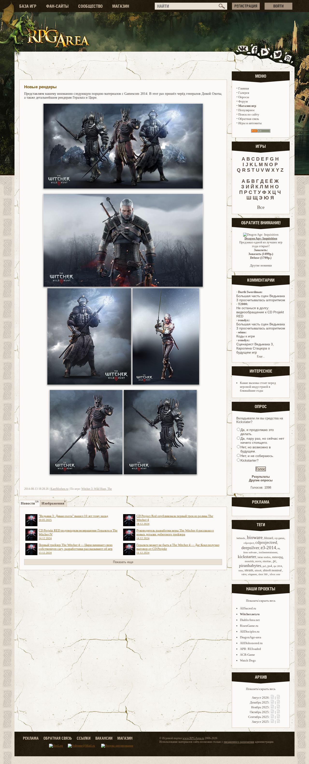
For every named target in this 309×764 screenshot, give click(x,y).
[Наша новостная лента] (288, 54)
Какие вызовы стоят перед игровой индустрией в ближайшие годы (258, 386)
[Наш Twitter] (277, 54)
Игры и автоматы (250, 123)
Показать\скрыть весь (260, 600)
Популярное (246, 110)
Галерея (243, 93)
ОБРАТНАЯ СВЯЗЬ (57, 738)
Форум (243, 101)
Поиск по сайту (248, 114)
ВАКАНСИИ (103, 738)
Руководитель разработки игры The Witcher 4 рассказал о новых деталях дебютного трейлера (175, 534)
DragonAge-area (250, 637)
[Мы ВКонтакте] (243, 54)
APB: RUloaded (250, 649)
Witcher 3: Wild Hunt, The (96, 489)
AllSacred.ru (248, 608)
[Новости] (272, 697)
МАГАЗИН (120, 6)
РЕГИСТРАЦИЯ (245, 6)
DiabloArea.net (250, 620)
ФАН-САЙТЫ (57, 6)
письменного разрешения (239, 742)
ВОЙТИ (278, 6)
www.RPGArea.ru (193, 738)
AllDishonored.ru (251, 643)
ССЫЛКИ (84, 738)
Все (261, 207)
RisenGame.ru (249, 626)
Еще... (261, 356)
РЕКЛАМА (31, 738)
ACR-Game (247, 654)
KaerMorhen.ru (59, 489)
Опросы (243, 97)
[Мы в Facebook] (255, 54)
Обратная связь (248, 119)
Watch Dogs (248, 660)
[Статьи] (278, 697)
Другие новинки (261, 265)
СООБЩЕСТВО (90, 6)
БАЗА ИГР (27, 6)
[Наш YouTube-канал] (265, 54)
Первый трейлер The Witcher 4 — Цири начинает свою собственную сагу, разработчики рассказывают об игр (75, 548)
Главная (243, 88)
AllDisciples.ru (250, 631)
